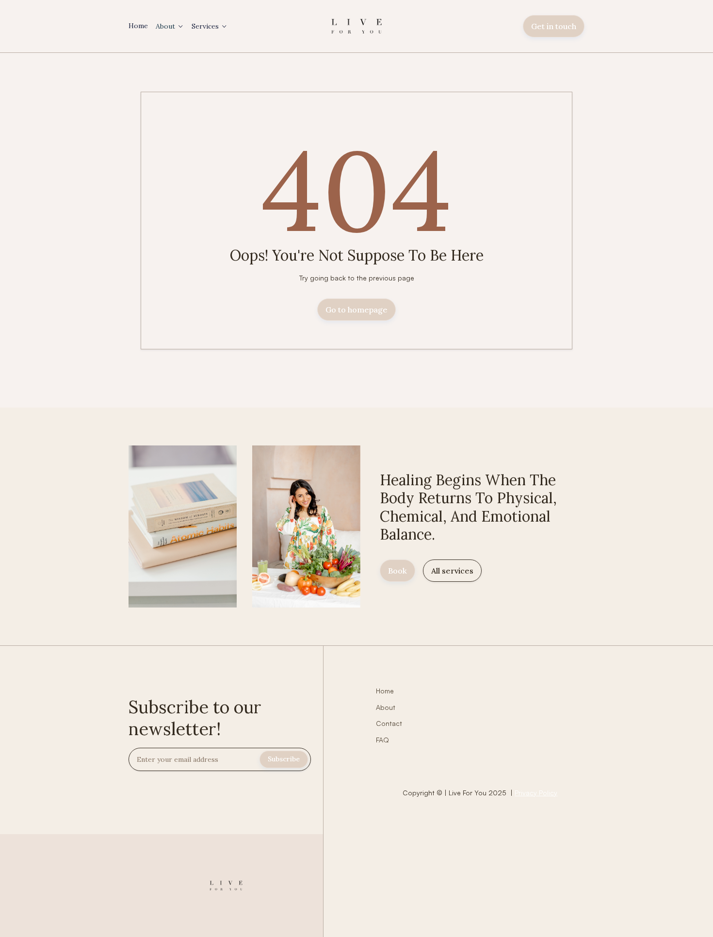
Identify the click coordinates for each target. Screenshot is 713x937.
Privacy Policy (536, 793)
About (165, 26)
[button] (170, 26)
